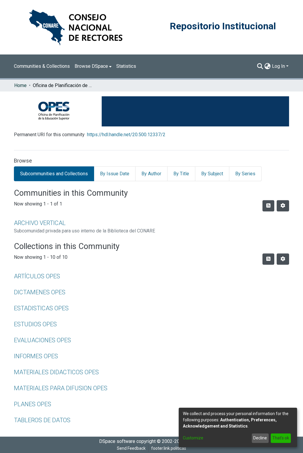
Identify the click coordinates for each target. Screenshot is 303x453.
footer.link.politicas (168, 448)
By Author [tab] (151, 173)
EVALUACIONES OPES (42, 340)
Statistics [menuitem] (126, 66)
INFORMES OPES (36, 356)
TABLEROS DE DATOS (42, 420)
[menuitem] (93, 66)
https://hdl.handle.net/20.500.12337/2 (126, 134)
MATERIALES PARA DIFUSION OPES (60, 388)
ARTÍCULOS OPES (37, 276)
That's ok (280, 438)
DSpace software (117, 441)
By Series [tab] (245, 173)
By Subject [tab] (212, 173)
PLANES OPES (32, 404)
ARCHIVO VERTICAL (40, 222)
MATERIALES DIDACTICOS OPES (56, 372)
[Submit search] (260, 66)
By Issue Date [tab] (114, 173)
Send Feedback (131, 448)
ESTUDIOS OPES (35, 324)
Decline (260, 438)
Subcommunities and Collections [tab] (54, 173)
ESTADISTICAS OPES (41, 308)
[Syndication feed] (268, 205)
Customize (193, 438)
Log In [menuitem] (278, 66)
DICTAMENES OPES (39, 292)
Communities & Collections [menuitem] (42, 66)
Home (20, 85)
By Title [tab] (181, 173)
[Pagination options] (283, 205)
